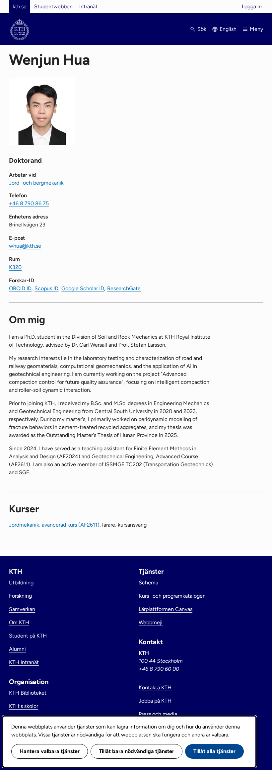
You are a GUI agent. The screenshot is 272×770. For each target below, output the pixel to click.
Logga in (252, 6)
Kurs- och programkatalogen (172, 596)
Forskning (20, 596)
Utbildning (21, 582)
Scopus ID (46, 288)
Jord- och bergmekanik (36, 183)
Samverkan (22, 609)
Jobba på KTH (155, 701)
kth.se (20, 6)
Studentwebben (53, 6)
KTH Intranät (24, 662)
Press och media (158, 714)
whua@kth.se (25, 246)
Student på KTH (28, 636)
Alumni (17, 649)
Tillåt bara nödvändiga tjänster (136, 751)
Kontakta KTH (155, 687)
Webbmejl (151, 622)
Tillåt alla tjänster (214, 751)
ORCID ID (20, 288)
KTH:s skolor (23, 706)
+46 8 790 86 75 (29, 203)
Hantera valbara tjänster (50, 751)
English (228, 29)
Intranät (88, 6)
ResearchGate (124, 288)
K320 (15, 267)
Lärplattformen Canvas (165, 609)
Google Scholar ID (82, 288)
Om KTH (19, 622)
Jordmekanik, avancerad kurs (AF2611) (54, 525)
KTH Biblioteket (27, 693)
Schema (148, 582)
